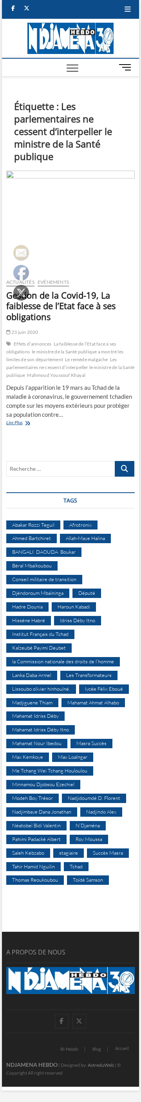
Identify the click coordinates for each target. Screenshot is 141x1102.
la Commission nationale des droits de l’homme (63, 661)
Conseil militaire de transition (44, 579)
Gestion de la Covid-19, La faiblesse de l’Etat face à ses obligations (61, 306)
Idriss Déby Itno (77, 620)
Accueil (122, 1048)
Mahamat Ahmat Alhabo (93, 702)
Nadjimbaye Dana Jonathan (41, 811)
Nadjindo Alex (101, 811)
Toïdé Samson (88, 880)
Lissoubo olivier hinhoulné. (41, 689)
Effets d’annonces (32, 344)
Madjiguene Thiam (32, 702)
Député (86, 593)
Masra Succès (91, 743)
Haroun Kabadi (74, 606)
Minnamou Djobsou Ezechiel (43, 784)
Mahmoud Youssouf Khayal (56, 375)
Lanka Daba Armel (31, 675)
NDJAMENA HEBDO (32, 1064)
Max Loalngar (72, 757)
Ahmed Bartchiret (31, 538)
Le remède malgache (86, 359)
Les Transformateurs (89, 675)
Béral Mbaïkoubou (32, 565)
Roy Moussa (89, 839)
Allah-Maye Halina (85, 538)
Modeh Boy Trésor (32, 798)
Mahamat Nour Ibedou (36, 743)
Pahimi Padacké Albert (36, 839)
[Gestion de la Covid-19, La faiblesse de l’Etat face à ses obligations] (70, 221)
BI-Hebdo (69, 1049)
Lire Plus (24, 423)
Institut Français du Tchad (40, 634)
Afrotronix (80, 525)
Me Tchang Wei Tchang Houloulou (49, 770)
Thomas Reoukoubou (35, 880)
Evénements (53, 282)
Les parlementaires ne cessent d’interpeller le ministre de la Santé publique (70, 367)
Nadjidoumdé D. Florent (94, 798)
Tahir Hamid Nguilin (33, 866)
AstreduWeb (101, 1065)
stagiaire (68, 853)
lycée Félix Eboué (104, 689)
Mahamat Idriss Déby (35, 716)
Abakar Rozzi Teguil (33, 525)
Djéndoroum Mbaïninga (37, 593)
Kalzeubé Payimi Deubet (39, 648)
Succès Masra (108, 853)
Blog (96, 1049)
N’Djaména (88, 825)
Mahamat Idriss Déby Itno (40, 729)
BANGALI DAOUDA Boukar (44, 552)
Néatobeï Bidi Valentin (36, 825)
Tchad (76, 866)
